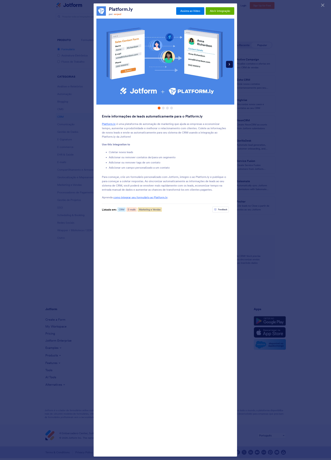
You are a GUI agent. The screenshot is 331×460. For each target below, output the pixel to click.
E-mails (132, 209)
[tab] (159, 108)
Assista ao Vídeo (190, 11)
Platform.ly (121, 9)
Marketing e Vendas (150, 209)
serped (117, 14)
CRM (121, 209)
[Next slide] (229, 64)
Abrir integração (220, 11)
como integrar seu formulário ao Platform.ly (140, 197)
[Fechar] (323, 5)
